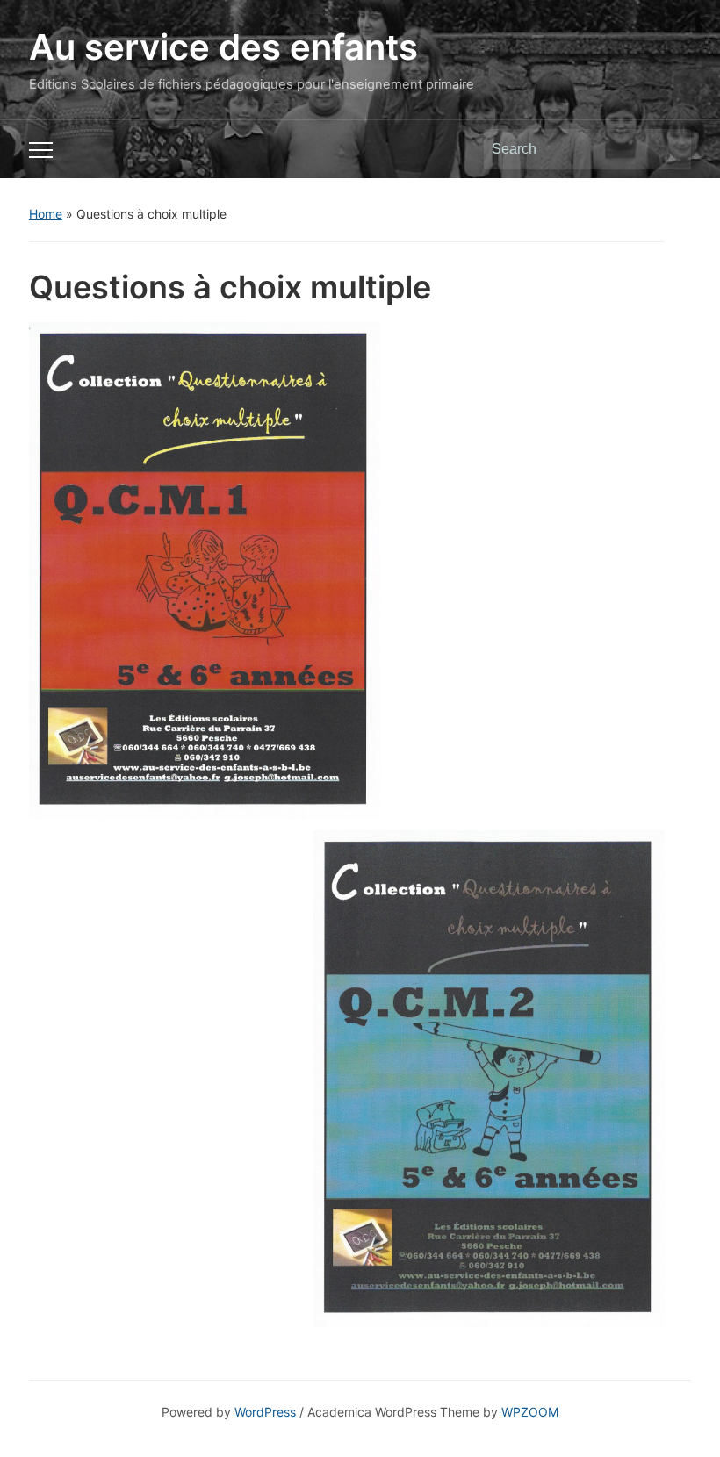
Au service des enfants (223, 46)
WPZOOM (529, 1411)
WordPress (265, 1411)
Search (669, 149)
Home (45, 213)
